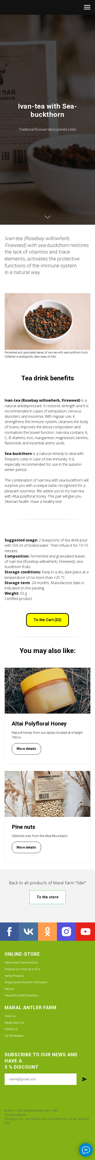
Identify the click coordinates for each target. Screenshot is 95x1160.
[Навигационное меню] (87, 7)
